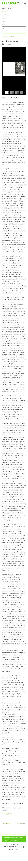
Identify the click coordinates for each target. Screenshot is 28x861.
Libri (3, 18)
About (4, 21)
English (11, 849)
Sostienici (20, 844)
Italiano (17, 849)
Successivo (20, 823)
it (2, 31)
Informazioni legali (15, 847)
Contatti (7, 844)
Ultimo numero (7, 8)
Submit (13, 844)
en (3, 28)
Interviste (5, 15)
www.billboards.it (7, 814)
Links (6, 847)
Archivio (5, 11)
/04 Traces (9, 37)
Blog (3, 25)
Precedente (7, 823)
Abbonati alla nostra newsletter (12, 837)
